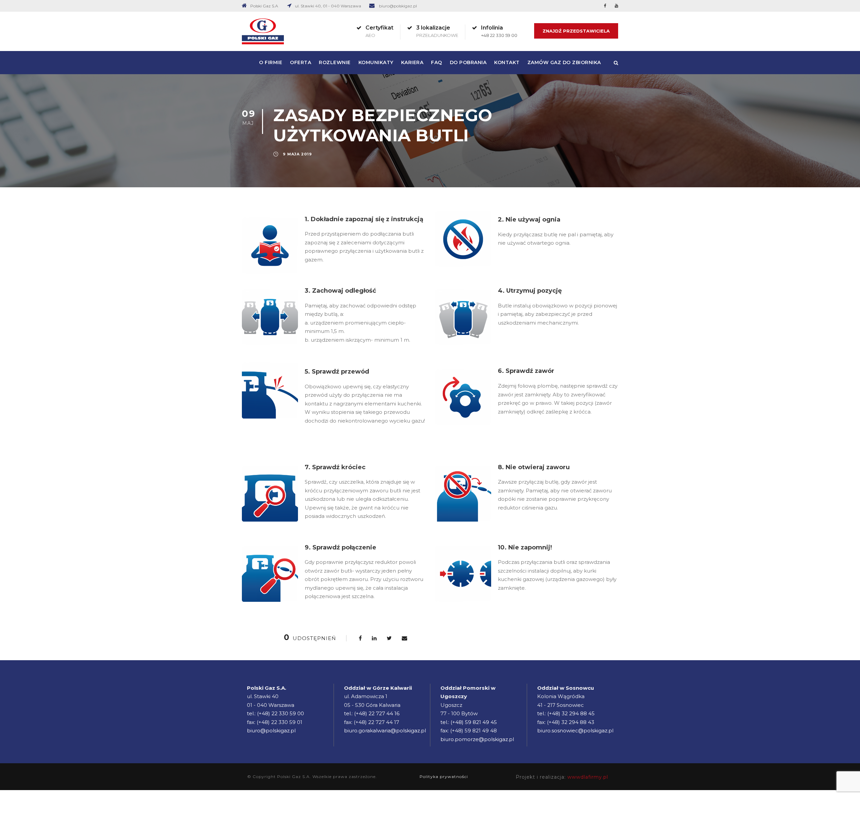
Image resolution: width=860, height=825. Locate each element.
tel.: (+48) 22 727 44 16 (371, 713)
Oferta (300, 62)
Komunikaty (375, 62)
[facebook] (605, 5)
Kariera (412, 62)
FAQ (436, 62)
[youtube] (616, 5)
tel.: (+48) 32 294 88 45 (566, 713)
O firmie (270, 62)
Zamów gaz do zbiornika (564, 62)
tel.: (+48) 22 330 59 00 (275, 713)
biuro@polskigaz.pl (398, 5)
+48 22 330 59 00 (499, 35)
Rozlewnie (335, 62)
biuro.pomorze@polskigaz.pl (477, 739)
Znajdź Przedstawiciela (576, 31)
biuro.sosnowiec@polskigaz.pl (575, 730)
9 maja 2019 (297, 154)
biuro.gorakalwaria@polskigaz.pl (385, 730)
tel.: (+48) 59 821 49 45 (468, 722)
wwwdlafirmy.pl (587, 777)
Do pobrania (468, 62)
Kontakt (507, 62)
